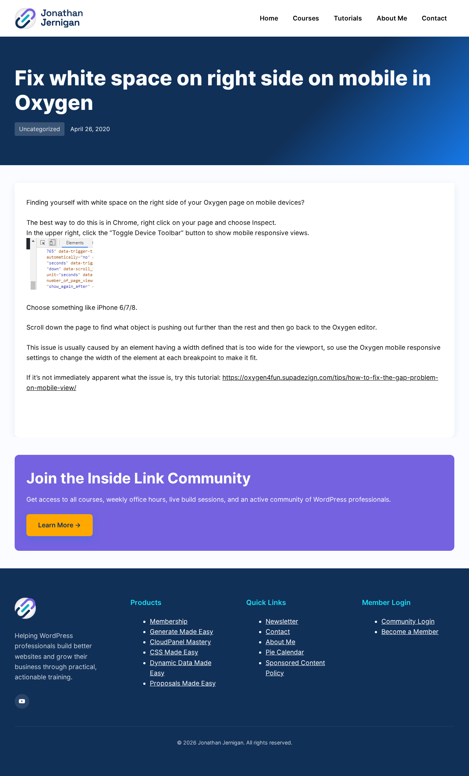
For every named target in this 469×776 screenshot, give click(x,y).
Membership (169, 621)
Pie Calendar (285, 652)
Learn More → (59, 525)
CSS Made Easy (174, 652)
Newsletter (282, 621)
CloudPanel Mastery (180, 642)
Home (269, 18)
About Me (392, 18)
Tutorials (348, 18)
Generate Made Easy (181, 631)
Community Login (408, 621)
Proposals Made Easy (183, 683)
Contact (434, 18)
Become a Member (410, 631)
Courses (306, 18)
